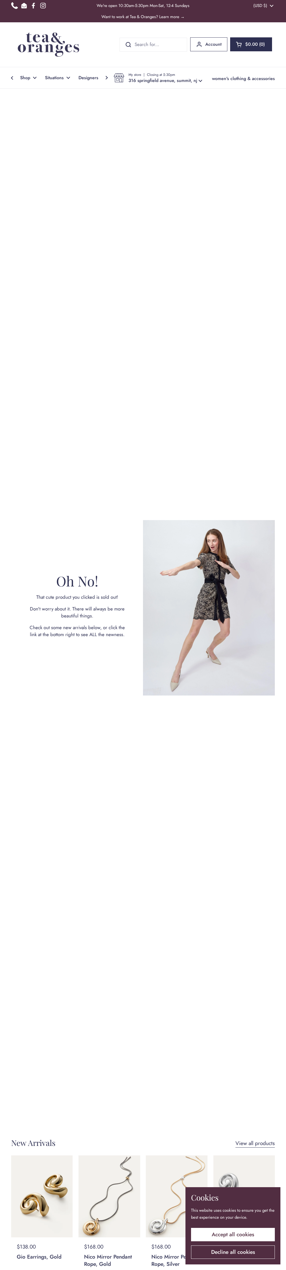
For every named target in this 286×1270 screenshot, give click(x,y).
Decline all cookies (233, 1252)
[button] (251, 44)
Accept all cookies (233, 1234)
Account (213, 44)
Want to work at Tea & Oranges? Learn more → (143, 17)
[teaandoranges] (48, 45)
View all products (255, 1143)
